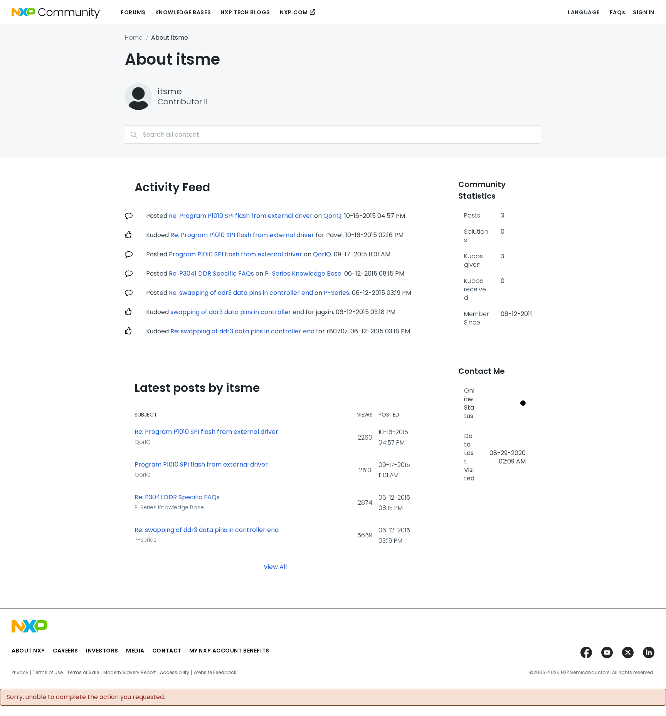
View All (275, 566)
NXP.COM (294, 12)
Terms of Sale (83, 672)
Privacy (20, 672)
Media (135, 650)
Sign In (643, 12)
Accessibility (174, 672)
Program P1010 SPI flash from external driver (235, 254)
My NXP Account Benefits (229, 650)
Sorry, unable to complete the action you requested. (86, 697)
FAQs (617, 12)
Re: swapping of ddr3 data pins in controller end (241, 292)
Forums (133, 12)
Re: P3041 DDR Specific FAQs (211, 273)
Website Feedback (214, 672)
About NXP (28, 650)
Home (134, 37)
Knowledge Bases (183, 12)
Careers (65, 650)
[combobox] (333, 134)
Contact (167, 650)
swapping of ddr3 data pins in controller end (237, 312)
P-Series (336, 292)
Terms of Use (48, 672)
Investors (102, 650)
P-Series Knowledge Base (303, 273)
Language (583, 12)
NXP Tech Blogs (245, 12)
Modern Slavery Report (129, 672)
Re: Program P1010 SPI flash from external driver (241, 215)
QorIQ (332, 215)
